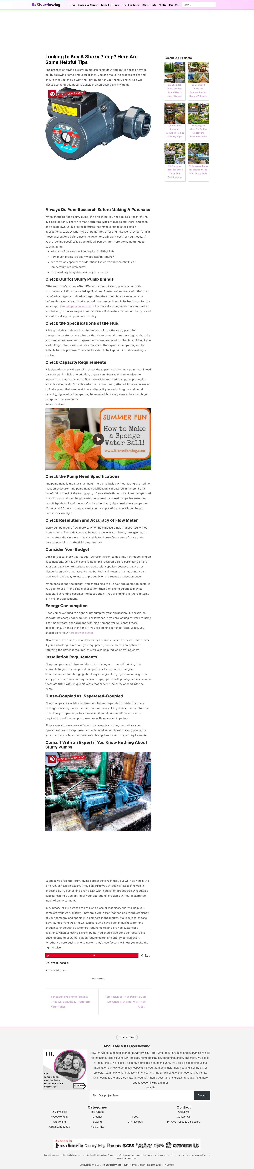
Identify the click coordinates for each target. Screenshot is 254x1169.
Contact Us (183, 1116)
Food (135, 1116)
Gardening (59, 1121)
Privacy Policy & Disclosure (183, 1121)
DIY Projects (59, 1111)
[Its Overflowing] (46, 5)
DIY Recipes (135, 1121)
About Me (183, 1111)
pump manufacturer (78, 306)
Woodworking (59, 1116)
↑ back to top (127, 1037)
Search (150, 1087)
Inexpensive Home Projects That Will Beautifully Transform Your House (71, 1001)
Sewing (97, 1121)
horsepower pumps (81, 632)
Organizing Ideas (59, 1126)
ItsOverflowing (139, 1052)
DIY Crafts (97, 1111)
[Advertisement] (98, 184)
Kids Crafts (97, 1126)
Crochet (97, 1116)
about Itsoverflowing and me (150, 1082)
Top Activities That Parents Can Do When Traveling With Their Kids (125, 1001)
